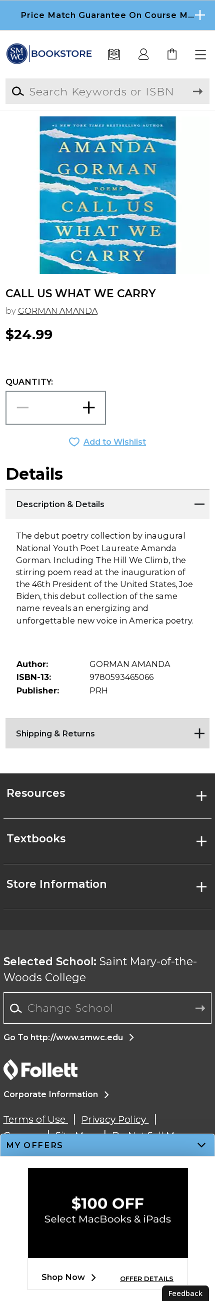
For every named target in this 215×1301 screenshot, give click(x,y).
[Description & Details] (108, 502)
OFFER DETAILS (147, 1279)
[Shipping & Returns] (108, 731)
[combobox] (108, 1008)
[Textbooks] (114, 55)
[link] (172, 55)
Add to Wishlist (115, 442)
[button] (107, 15)
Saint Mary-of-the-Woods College (100, 969)
